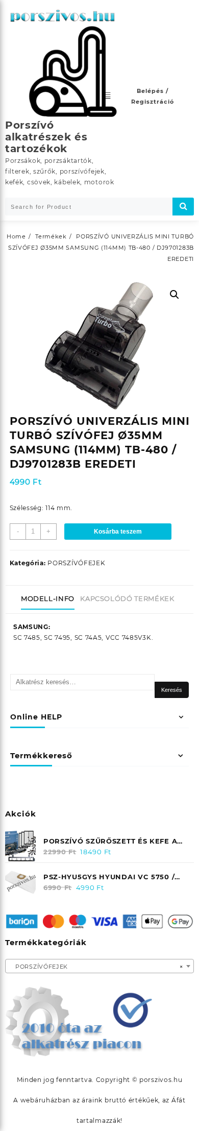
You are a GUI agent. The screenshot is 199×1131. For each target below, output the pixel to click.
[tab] (50, 599)
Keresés (171, 690)
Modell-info (47, 598)
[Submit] (183, 206)
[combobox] (99, 966)
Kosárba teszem (118, 531)
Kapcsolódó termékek (127, 598)
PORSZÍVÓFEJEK (76, 563)
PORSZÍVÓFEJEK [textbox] (96, 966)
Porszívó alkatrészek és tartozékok (46, 137)
